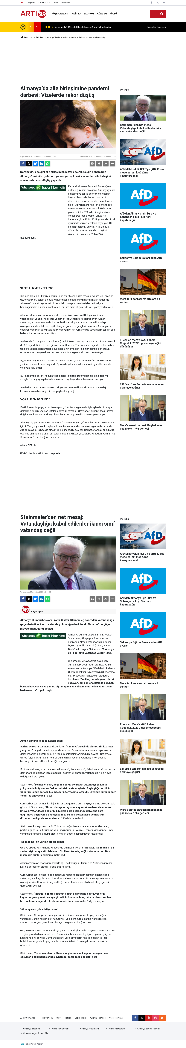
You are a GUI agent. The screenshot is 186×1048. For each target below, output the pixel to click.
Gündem (102, 13)
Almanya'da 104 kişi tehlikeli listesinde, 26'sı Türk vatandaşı (83, 27)
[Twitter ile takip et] (141, 1018)
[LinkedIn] (41, 163)
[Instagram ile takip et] (155, 1018)
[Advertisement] (93, 62)
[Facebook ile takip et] (135, 1018)
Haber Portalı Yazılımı (34, 1044)
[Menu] (153, 14)
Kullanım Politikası (98, 1018)
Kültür (114, 13)
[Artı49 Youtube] (164, 2)
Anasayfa (28, 37)
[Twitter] (29, 163)
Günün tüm (156, 27)
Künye (59, 1018)
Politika (76, 13)
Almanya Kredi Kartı (89, 1028)
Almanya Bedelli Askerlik (148, 1028)
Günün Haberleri (44, 3)
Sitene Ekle (65, 3)
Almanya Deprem (117, 1028)
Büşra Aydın (37, 611)
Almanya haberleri (31, 1028)
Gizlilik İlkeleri (80, 1018)
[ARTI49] (33, 13)
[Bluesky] (35, 163)
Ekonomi (89, 13)
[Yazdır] (92, 163)
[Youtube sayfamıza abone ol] (148, 1018)
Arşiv (56, 3)
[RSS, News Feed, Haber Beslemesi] (162, 1018)
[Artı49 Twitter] (157, 2)
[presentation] (30, 27)
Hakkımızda (47, 1018)
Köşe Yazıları (60, 13)
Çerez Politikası (116, 1018)
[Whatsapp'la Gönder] (47, 163)
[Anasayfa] (21, 3)
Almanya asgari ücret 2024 (35, 1033)
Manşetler (30, 3)
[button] (99, 163)
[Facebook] (23, 163)
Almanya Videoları (60, 1028)
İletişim (68, 1018)
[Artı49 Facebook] (151, 2)
